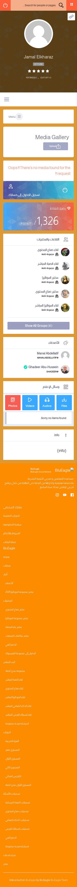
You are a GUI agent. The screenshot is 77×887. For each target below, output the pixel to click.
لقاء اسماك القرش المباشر (18, 714)
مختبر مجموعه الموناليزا (16, 618)
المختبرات (7, 600)
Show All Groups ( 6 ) (38, 325)
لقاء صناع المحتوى (47, 249)
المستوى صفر (12, 749)
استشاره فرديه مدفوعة (17, 723)
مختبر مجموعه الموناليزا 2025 (19, 591)
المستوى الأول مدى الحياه (18, 784)
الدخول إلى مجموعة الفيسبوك (20, 653)
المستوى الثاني (12, 767)
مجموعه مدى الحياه (15, 670)
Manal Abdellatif (47, 353)
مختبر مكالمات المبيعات (17, 635)
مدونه (6, 556)
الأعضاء (9, 583)
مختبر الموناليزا (50, 277)
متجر (5, 863)
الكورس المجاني (13, 776)
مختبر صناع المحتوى (47, 291)
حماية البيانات (9, 542)
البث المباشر (9, 662)
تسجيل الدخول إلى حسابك (24, 194)
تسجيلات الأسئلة (11, 793)
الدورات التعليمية (11, 515)
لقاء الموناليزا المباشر (46, 305)
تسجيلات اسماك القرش (17, 828)
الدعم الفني (10, 644)
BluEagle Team (59, 880)
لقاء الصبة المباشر (48, 263)
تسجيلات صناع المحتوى (17, 811)
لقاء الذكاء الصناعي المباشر (18, 705)
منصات (7, 565)
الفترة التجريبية (12, 741)
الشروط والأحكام (11, 533)
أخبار (5, 574)
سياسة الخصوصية (12, 524)
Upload (52, 146)
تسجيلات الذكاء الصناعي (17, 820)
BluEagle (30, 880)
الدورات (7, 732)
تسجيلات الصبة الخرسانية (17, 802)
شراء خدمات (9, 855)
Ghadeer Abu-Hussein (43, 367)
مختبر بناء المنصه (13, 627)
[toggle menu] (6, 100)
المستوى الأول (12, 758)
